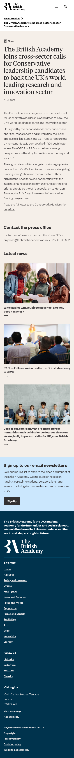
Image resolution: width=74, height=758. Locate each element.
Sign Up (12, 501)
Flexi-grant (10, 591)
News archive (12, 18)
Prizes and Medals (14, 613)
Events (8, 585)
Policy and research (15, 580)
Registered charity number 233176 (24, 727)
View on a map (12, 711)
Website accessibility (16, 749)
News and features (15, 597)
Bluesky (8, 676)
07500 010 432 (60, 240)
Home (7, 569)
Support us (10, 608)
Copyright (10, 733)
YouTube (9, 670)
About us (9, 574)
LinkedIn (9, 659)
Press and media (13, 602)
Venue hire (10, 636)
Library (8, 641)
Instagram (10, 665)
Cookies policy (12, 744)
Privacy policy (12, 738)
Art (6, 625)
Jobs (7, 630)
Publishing (10, 619)
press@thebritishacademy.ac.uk (27, 240)
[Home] (14, 7)
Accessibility (11, 716)
